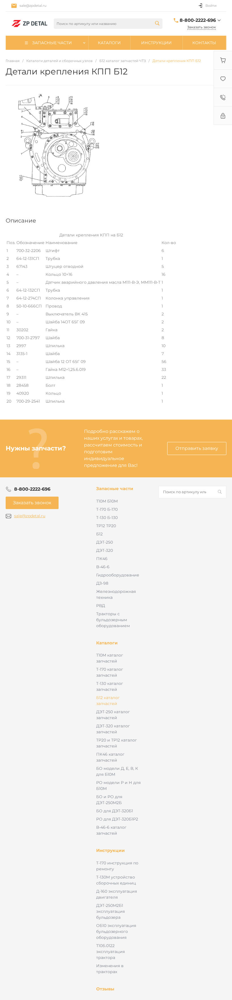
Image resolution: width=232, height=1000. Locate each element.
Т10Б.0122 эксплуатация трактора (110, 951)
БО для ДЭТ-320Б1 (114, 810)
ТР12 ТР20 (106, 525)
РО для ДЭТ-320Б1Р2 (117, 819)
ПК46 (102, 558)
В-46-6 (102, 566)
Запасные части (114, 488)
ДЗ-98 (102, 583)
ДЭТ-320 (104, 550)
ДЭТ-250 (104, 542)
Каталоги (107, 643)
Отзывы (105, 989)
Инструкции (110, 850)
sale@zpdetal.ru (33, 5)
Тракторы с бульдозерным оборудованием (113, 619)
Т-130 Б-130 (107, 517)
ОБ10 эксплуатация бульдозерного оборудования (116, 931)
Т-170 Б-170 (107, 509)
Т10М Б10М (107, 501)
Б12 (99, 534)
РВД (100, 605)
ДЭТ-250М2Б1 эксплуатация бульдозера (110, 911)
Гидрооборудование (117, 575)
